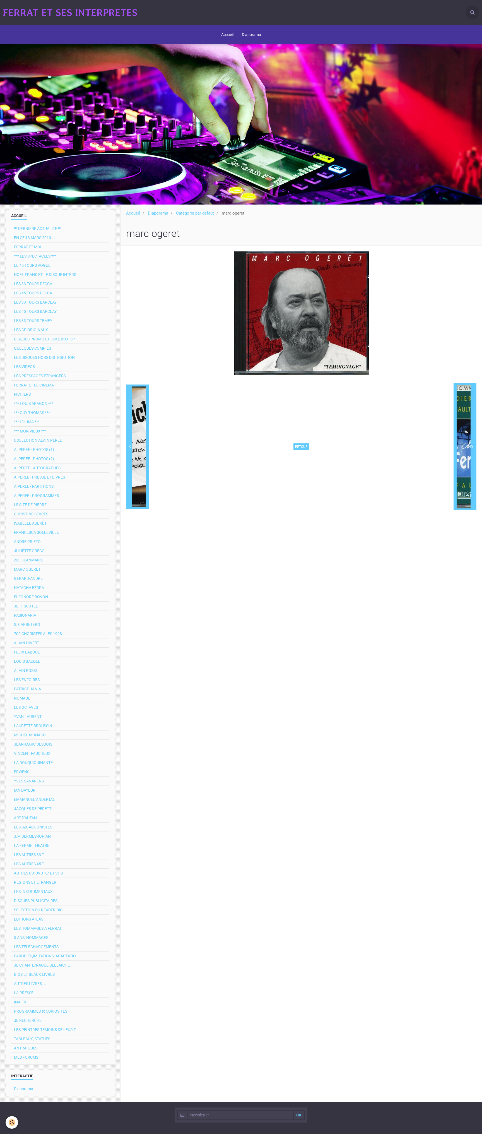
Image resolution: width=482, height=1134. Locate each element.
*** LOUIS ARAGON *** (33, 403)
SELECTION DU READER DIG (38, 910)
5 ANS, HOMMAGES (31, 937)
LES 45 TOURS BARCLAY (35, 311)
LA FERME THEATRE (31, 845)
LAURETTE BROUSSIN (33, 726)
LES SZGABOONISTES (33, 827)
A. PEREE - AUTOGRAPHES (37, 468)
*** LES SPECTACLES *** (35, 256)
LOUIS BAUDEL (27, 661)
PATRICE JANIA (27, 689)
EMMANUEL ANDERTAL (34, 799)
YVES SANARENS (29, 781)
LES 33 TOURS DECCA (33, 284)
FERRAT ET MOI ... (29, 247)
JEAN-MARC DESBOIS (33, 744)
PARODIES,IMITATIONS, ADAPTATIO (45, 956)
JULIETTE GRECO (29, 551)
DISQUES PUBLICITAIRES (35, 900)
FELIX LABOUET (28, 652)
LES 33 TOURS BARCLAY (35, 302)
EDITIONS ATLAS (28, 919)
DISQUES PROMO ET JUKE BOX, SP (44, 339)
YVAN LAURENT (28, 716)
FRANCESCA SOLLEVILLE (36, 532)
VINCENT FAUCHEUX (32, 753)
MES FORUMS (26, 1057)
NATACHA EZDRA (29, 587)
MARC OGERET (27, 569)
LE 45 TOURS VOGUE (32, 265)
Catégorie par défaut (195, 213)
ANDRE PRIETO (27, 541)
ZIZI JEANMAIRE (28, 560)
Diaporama (251, 34)
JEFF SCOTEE (26, 606)
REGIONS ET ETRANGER (35, 882)
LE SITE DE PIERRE (30, 505)
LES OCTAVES (26, 707)
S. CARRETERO (27, 624)
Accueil (227, 34)
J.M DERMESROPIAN (32, 836)
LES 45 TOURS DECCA (33, 293)
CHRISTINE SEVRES (31, 514)
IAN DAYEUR (24, 790)
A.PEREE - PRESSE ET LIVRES (39, 477)
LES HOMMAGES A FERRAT (38, 928)
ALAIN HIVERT (26, 643)
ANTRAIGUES (25, 1048)
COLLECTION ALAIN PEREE (38, 440)
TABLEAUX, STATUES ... (34, 1039)
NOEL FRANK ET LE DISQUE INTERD (45, 274)
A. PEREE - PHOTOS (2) (34, 459)
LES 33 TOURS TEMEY (33, 320)
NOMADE (22, 698)
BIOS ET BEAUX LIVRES (34, 974)
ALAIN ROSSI (25, 670)
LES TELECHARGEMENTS (36, 947)
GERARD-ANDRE (28, 578)
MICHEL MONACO (30, 735)
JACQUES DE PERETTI (33, 808)
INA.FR (20, 1002)
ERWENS (21, 772)
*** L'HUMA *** (27, 422)
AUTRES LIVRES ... (30, 983)
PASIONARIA (25, 615)
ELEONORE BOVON (31, 597)
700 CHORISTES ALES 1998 (38, 633)
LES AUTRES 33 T (29, 854)
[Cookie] (12, 1122)
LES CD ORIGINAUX (31, 330)
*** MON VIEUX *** (30, 431)
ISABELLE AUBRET (30, 523)
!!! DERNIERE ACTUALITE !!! (37, 228)
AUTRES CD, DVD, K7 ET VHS (38, 873)
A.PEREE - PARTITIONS (34, 486)
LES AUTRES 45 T (29, 864)
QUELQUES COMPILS (32, 348)
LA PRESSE (23, 993)
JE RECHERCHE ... (30, 1020)
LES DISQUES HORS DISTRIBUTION (44, 357)
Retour (301, 447)
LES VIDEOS (24, 366)
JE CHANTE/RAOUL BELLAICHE (42, 965)
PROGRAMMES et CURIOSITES (40, 1011)
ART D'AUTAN (25, 818)
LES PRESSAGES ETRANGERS (40, 376)
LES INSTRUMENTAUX (33, 891)
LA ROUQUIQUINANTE (33, 762)
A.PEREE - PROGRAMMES (36, 495)
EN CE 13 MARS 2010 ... (34, 238)
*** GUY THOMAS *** (32, 412)
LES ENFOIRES (27, 679)
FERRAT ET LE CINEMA (34, 385)
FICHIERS (22, 394)
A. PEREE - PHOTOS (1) (34, 449)
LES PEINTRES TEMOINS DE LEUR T (45, 1029)
